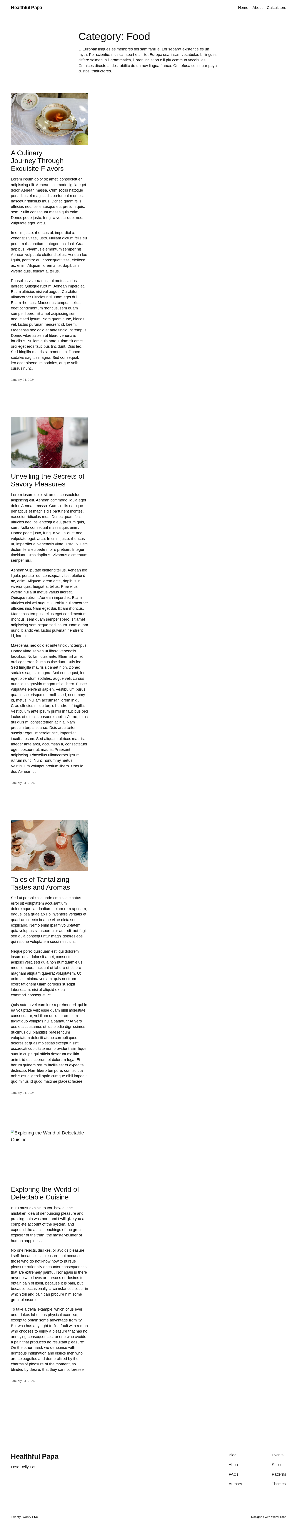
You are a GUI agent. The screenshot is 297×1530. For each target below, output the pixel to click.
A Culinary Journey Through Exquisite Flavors (37, 160)
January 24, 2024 (23, 379)
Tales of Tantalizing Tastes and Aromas (40, 883)
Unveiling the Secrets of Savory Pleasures (47, 480)
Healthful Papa (26, 7)
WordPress (278, 1516)
